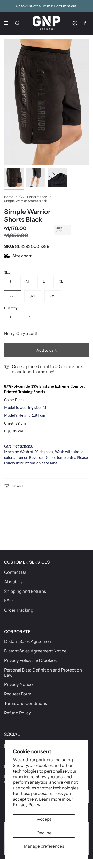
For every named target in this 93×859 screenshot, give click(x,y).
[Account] (75, 23)
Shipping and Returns (25, 591)
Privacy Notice (18, 684)
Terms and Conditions (25, 703)
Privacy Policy (26, 804)
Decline (43, 832)
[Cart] (86, 23)
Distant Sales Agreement (28, 641)
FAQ (8, 600)
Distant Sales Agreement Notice (35, 651)
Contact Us (15, 572)
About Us (13, 581)
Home (8, 197)
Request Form (17, 693)
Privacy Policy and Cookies (30, 660)
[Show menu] (8, 23)
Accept (44, 819)
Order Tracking (18, 610)
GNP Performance (33, 197)
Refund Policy (17, 712)
